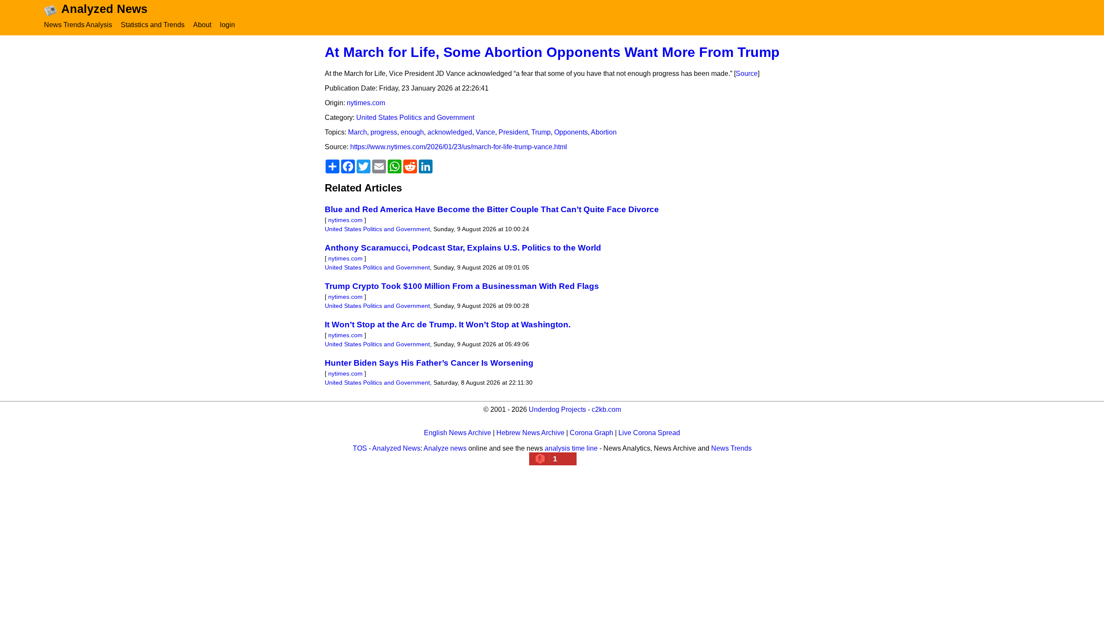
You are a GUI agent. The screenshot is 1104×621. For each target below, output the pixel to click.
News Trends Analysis (78, 24)
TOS (360, 448)
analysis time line (571, 448)
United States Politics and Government (415, 117)
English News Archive (457, 432)
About (202, 24)
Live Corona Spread (649, 432)
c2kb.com (606, 409)
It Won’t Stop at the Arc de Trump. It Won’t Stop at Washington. (448, 324)
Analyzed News (396, 448)
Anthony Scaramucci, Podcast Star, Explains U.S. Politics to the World (463, 247)
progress (383, 132)
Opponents (571, 132)
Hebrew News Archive (530, 432)
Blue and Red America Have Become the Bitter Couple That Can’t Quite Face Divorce (492, 209)
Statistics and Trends (153, 24)
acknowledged (449, 132)
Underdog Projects (557, 409)
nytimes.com (366, 103)
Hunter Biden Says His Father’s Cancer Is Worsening (429, 362)
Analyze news (445, 448)
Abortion (604, 132)
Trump (541, 132)
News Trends (731, 448)
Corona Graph (591, 432)
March (357, 132)
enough (412, 132)
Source (747, 73)
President (513, 132)
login (227, 24)
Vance (485, 132)
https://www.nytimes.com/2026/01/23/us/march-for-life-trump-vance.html (458, 147)
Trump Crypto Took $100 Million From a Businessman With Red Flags (462, 286)
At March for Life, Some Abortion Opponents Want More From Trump (552, 52)
